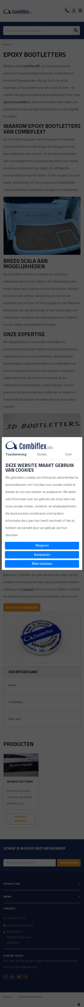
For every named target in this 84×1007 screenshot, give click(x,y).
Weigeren (42, 545)
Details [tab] (42, 454)
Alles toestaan (42, 563)
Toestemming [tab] (15, 454)
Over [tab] (68, 454)
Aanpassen (42, 554)
